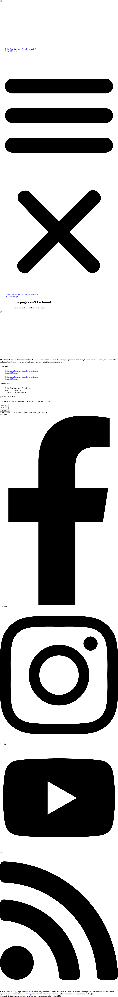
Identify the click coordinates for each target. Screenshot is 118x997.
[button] (59, 173)
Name (2, 405)
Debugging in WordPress (35, 994)
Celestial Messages (11, 51)
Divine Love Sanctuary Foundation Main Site (21, 49)
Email (2, 408)
